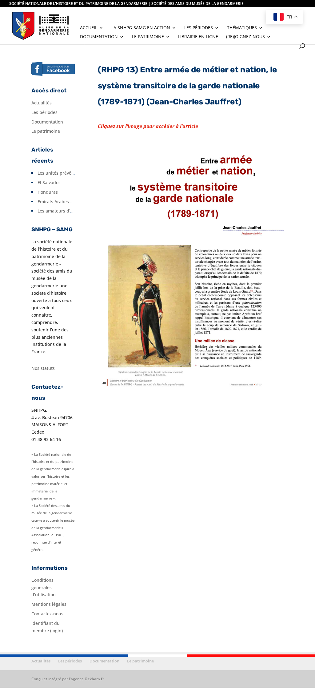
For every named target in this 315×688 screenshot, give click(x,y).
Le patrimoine (148, 36)
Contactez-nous (47, 614)
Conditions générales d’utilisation (43, 587)
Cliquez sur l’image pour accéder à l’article (148, 126)
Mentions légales (48, 604)
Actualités (41, 103)
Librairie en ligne (198, 36)
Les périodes (198, 28)
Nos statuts (43, 368)
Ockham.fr (94, 679)
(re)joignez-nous (245, 36)
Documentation (99, 36)
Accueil (88, 28)
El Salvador (49, 182)
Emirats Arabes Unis (58, 201)
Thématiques (242, 28)
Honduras (48, 192)
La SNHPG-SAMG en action (140, 28)
